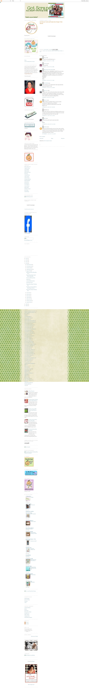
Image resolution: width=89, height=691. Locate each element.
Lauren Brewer (27, 184)
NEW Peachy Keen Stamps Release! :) (33, 560)
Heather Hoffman (27, 180)
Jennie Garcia (27, 181)
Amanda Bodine (27, 175)
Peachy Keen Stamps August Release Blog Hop (31, 275)
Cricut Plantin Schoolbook (29, 352)
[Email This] (52, 49)
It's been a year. (32, 504)
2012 (27, 260)
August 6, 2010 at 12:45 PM (48, 87)
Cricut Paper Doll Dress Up (29, 350)
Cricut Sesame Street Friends (29, 353)
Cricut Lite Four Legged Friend (30, 344)
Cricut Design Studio (28, 327)
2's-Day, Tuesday (32, 574)
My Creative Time (29, 512)
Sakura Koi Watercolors (28, 379)
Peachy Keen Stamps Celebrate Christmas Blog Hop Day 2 (33, 400)
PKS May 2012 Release (28, 373)
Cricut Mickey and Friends (29, 345)
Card (25, 315)
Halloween (26, 366)
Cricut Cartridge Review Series (30, 61)
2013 (27, 258)
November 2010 (29, 266)
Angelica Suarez (27, 168)
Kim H (45, 118)
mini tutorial (27, 367)
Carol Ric (45, 63)
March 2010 (29, 299)
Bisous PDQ (26, 313)
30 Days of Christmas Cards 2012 (30, 311)
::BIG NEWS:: (32, 582)
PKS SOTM (26, 374)
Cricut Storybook (27, 356)
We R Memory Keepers (28, 617)
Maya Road (26, 610)
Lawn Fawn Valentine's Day (32, 549)
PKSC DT (26, 375)
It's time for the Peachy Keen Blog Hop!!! (32, 430)
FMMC (26, 364)
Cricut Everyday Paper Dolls (29, 333)
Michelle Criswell (27, 188)
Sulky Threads (27, 614)
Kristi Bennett (27, 183)
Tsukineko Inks (27, 615)
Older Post (62, 138)
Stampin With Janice (29, 573)
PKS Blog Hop (27, 370)
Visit (29, 209)
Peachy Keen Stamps (28, 368)
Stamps (26, 381)
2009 (27, 304)
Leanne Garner (27, 186)
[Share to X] (55, 49)
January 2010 (29, 302)
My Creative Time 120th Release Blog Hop (33, 568)
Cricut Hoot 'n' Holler (28, 338)
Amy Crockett (27, 176)
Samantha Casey (28, 547)
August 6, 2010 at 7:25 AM (48, 80)
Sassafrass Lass (27, 613)
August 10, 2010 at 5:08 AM (48, 107)
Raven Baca (26, 190)
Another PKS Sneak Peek (30, 280)
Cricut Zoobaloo (27, 362)
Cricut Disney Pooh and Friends (30, 328)
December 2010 (29, 264)
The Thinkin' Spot (29, 581)
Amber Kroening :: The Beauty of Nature (33, 533)
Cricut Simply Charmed (28, 355)
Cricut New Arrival (28, 348)
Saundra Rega (27, 191)
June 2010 (28, 294)
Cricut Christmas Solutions (29, 324)
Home (52, 138)
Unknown (45, 100)
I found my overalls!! (33, 540)
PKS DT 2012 (27, 371)
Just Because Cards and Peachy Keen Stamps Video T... (31, 287)
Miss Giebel (27, 623)
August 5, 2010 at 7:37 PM (48, 60)
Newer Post (41, 138)
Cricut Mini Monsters (28, 346)
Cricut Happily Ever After (29, 335)
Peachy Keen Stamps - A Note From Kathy (31, 539)
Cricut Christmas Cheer (28, 323)
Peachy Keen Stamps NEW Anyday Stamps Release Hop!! (32, 410)
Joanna (45, 57)
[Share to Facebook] (56, 49)
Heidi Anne (27, 622)
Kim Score (26, 173)
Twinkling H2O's (27, 384)
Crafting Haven (28, 496)
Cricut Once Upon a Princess (29, 349)
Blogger (33, 661)
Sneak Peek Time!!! (29, 282)
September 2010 (29, 269)
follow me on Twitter (34, 636)
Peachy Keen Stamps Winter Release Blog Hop (32, 420)
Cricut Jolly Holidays (28, 339)
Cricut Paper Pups (27, 316)
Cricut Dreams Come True (29, 331)
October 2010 (29, 267)
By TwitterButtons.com (28, 240)
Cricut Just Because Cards (29, 342)
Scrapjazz (26, 601)
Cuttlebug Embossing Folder (29, 363)
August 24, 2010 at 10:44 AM (48, 124)
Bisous (26, 609)
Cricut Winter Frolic (28, 360)
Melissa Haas (27, 187)
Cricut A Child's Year (28, 317)
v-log (25, 385)
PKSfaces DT (27, 377)
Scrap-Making (28, 555)
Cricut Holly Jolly (27, 337)
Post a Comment (42, 136)
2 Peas (26, 602)
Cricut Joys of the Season (29, 341)
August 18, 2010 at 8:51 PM (48, 115)
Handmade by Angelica (30, 511)
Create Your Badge (27, 233)
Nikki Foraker (27, 170)
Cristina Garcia (27, 177)
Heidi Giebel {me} (28, 172)
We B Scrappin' (27, 598)
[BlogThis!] (54, 49)
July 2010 (28, 292)
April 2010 (29, 297)
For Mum (31, 497)
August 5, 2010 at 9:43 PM (48, 66)
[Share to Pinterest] (57, 49)
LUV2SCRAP (46, 83)
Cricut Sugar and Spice (28, 359)
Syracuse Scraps (27, 599)
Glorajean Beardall (28, 179)
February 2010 (29, 300)
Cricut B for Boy (27, 319)
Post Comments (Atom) (48, 140)
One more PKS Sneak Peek (30, 277)
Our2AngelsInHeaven (29, 520)
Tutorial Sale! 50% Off (29, 528)
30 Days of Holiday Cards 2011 (30, 312)
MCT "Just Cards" (33, 513)
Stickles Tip (28, 279)
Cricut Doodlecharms (28, 330)
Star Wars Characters (31, 391)
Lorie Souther (27, 169)
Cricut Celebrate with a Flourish (30, 322)
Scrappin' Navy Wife (29, 558)
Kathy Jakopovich (28, 166)
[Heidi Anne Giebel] (28, 232)
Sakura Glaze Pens (28, 378)
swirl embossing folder (28, 382)
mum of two (46, 90)
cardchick (45, 126)
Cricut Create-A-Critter (28, 326)
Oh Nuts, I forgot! (33, 521)
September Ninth (28, 566)
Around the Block (27, 607)
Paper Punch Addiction (30, 528)
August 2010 (29, 270)
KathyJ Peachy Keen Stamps (48, 69)
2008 (27, 305)
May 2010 (28, 295)
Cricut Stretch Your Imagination (30, 357)
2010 (27, 263)
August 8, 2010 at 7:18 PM (48, 97)
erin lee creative (28, 503)
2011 (27, 261)
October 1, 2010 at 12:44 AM (49, 133)
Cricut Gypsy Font (28, 334)
